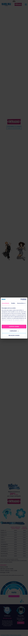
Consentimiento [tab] (5, 303)
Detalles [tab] (13, 303)
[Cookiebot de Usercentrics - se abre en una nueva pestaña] (20, 299)
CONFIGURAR (13, 331)
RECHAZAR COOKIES (14, 335)
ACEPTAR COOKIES (14, 326)
